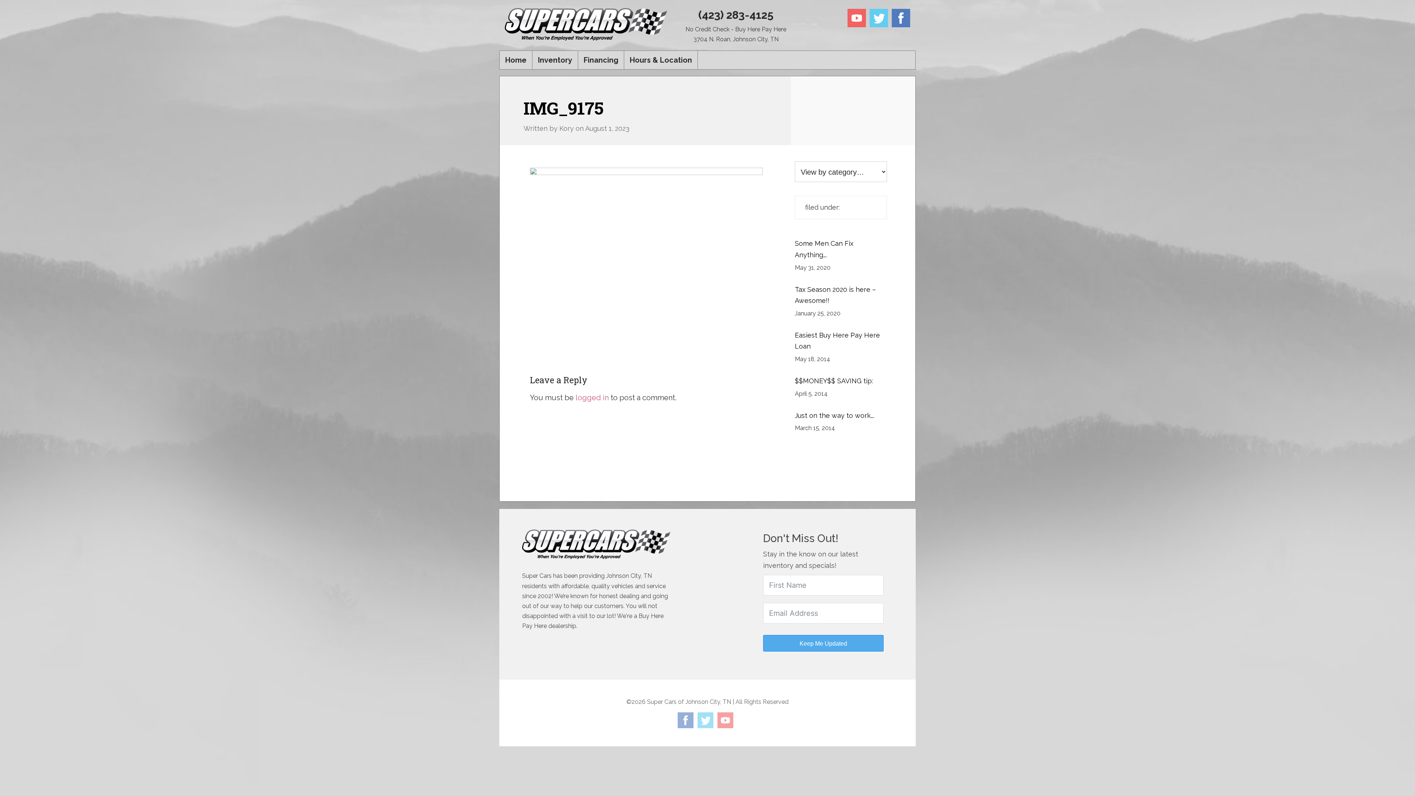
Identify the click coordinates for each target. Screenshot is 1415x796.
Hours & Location (661, 60)
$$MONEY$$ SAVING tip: (834, 381)
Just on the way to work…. (834, 415)
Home (516, 60)
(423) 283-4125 (735, 14)
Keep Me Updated (823, 643)
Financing (601, 60)
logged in (592, 397)
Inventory (555, 60)
